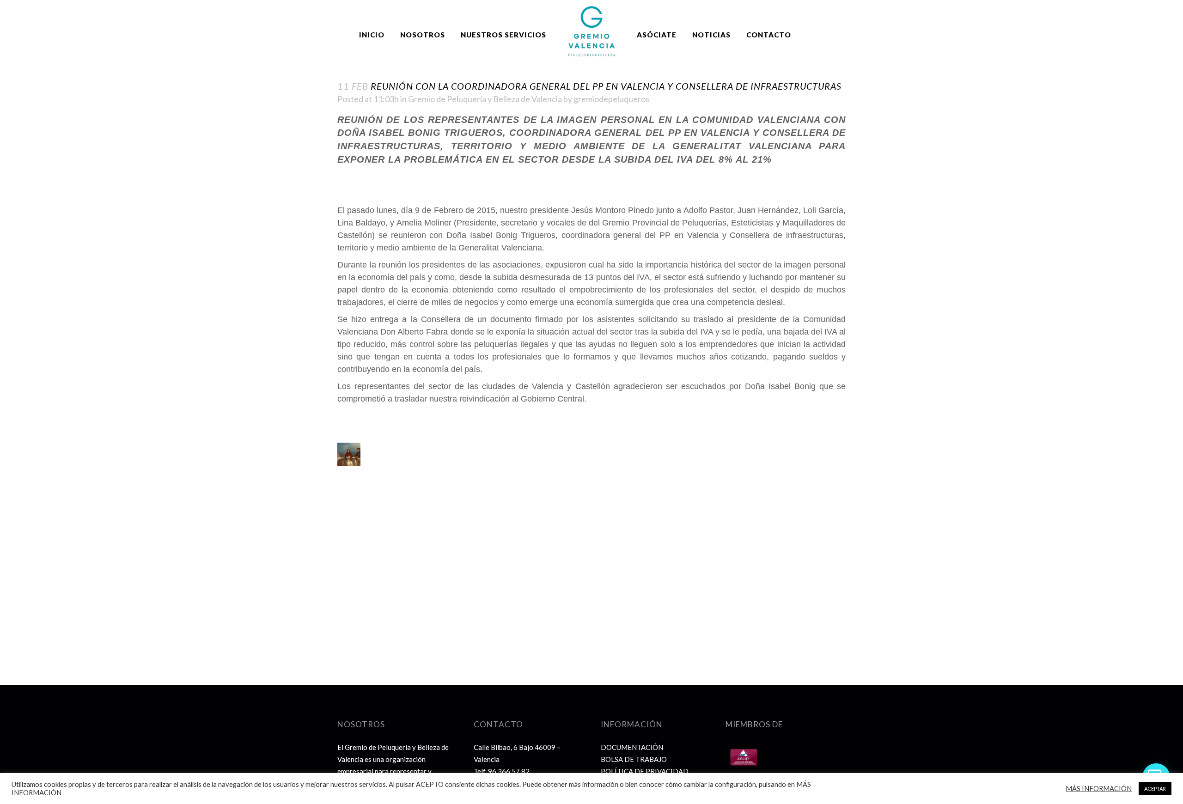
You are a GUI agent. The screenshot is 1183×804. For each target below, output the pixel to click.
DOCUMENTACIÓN (632, 747)
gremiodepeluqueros (611, 99)
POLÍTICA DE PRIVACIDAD (645, 771)
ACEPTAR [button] (1155, 789)
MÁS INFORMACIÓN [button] (1099, 788)
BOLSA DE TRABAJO (634, 759)
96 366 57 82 (509, 771)
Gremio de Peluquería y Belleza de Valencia (485, 99)
